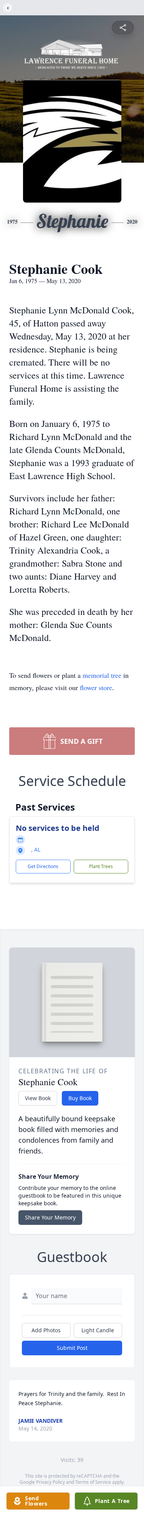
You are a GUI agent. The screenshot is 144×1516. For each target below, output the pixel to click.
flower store (96, 687)
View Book (38, 1098)
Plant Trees (101, 866)
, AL (35, 849)
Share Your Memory (50, 1217)
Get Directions (43, 866)
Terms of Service (93, 1482)
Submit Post (72, 1347)
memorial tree (102, 675)
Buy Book (80, 1098)
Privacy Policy (50, 1482)
